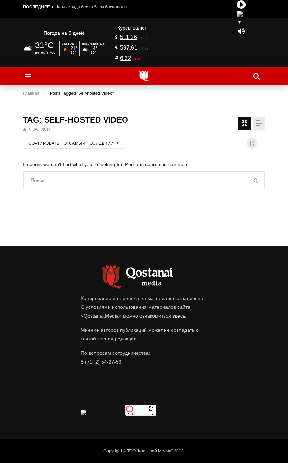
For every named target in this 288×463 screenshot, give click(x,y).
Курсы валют (132, 28)
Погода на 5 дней (64, 33)
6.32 (125, 58)
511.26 (128, 37)
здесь (178, 316)
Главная (31, 93)
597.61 (128, 48)
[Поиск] (256, 76)
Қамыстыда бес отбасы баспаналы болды (95, 7)
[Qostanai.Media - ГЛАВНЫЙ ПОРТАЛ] (144, 76)
